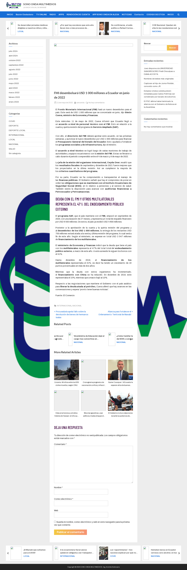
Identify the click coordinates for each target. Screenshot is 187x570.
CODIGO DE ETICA (156, 14)
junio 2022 (13, 79)
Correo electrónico (63, 499)
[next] (179, 28)
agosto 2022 (14, 69)
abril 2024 (13, 56)
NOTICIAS (127, 14)
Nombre (58, 487)
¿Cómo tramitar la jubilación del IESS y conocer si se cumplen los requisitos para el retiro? (120, 337)
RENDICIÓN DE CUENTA (78, 14)
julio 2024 (13, 51)
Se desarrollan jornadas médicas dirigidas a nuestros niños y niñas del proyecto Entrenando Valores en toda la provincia (33, 26)
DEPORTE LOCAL (17, 130)
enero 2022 (14, 102)
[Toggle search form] (178, 14)
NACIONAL (64, 31)
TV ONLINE (41, 14)
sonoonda (80, 102)
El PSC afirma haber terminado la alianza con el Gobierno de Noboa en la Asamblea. (160, 104)
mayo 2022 (14, 83)
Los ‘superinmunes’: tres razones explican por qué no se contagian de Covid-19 (123, 551)
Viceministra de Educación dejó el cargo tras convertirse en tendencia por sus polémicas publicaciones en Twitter (79, 337)
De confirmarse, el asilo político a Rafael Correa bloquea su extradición (122, 26)
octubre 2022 (15, 60)
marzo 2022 (14, 92)
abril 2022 (13, 88)
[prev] (8, 28)
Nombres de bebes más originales (159, 79)
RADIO (53, 14)
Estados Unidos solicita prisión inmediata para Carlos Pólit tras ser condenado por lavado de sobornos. (160, 94)
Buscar (147, 43)
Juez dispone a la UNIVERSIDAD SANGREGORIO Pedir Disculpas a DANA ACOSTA (159, 71)
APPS (61, 14)
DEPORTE (14, 126)
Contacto (139, 14)
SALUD (12, 149)
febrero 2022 (14, 97)
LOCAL (21, 31)
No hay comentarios (96, 102)
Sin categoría (15, 153)
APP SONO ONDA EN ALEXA (105, 14)
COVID (12, 121)
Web (56, 510)
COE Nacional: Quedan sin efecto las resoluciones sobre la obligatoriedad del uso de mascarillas (166, 26)
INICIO (10, 14)
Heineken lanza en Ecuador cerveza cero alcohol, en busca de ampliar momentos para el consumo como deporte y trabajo (166, 551)
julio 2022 (13, 74)
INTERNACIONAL (64, 306)
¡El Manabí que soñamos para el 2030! (34, 551)
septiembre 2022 (16, 65)
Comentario (60, 444)
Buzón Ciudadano (24, 14)
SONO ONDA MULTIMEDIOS (39, 4)
